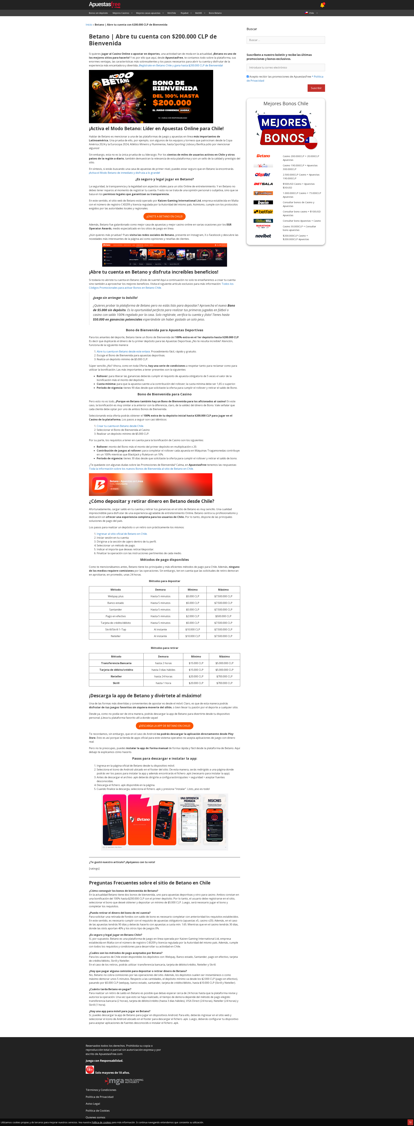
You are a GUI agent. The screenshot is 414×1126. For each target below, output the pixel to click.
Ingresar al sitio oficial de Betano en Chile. (122, 534)
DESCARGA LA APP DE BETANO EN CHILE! (164, 726)
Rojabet (184, 12)
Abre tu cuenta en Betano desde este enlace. (123, 351)
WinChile (171, 12)
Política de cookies (101, 1122)
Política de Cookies (98, 1110)
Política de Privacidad (100, 1097)
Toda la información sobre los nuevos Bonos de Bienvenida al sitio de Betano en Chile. (141, 468)
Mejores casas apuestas (148, 12)
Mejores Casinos (121, 12)
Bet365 (198, 12)
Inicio (89, 24)
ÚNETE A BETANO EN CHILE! (164, 216)
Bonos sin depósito (98, 12)
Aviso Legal (93, 1103)
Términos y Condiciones (101, 1090)
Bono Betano (215, 12)
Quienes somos (95, 1117)
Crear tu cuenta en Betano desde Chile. (120, 426)
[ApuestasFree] (103, 5)
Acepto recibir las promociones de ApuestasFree (285, 79)
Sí (410, 1122)
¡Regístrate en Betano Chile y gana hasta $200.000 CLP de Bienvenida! (181, 65)
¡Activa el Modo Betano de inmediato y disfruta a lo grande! (124, 173)
